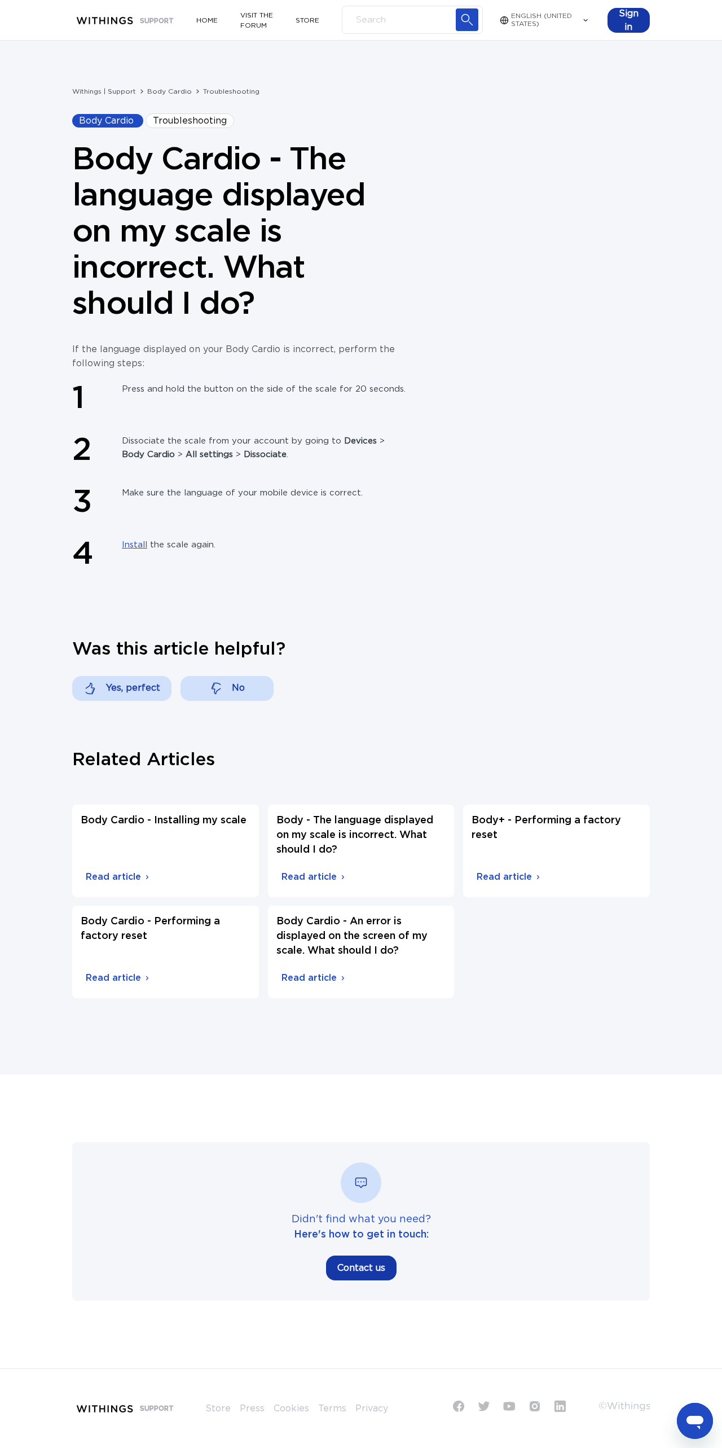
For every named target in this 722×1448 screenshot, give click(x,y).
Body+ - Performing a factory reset (546, 827)
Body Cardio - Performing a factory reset (150, 928)
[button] (628, 20)
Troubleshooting (231, 91)
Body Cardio (169, 91)
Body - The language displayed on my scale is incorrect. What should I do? (354, 835)
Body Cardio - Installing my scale (163, 820)
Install (134, 545)
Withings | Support (104, 91)
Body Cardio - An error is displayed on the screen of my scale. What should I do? (352, 936)
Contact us (361, 1268)
